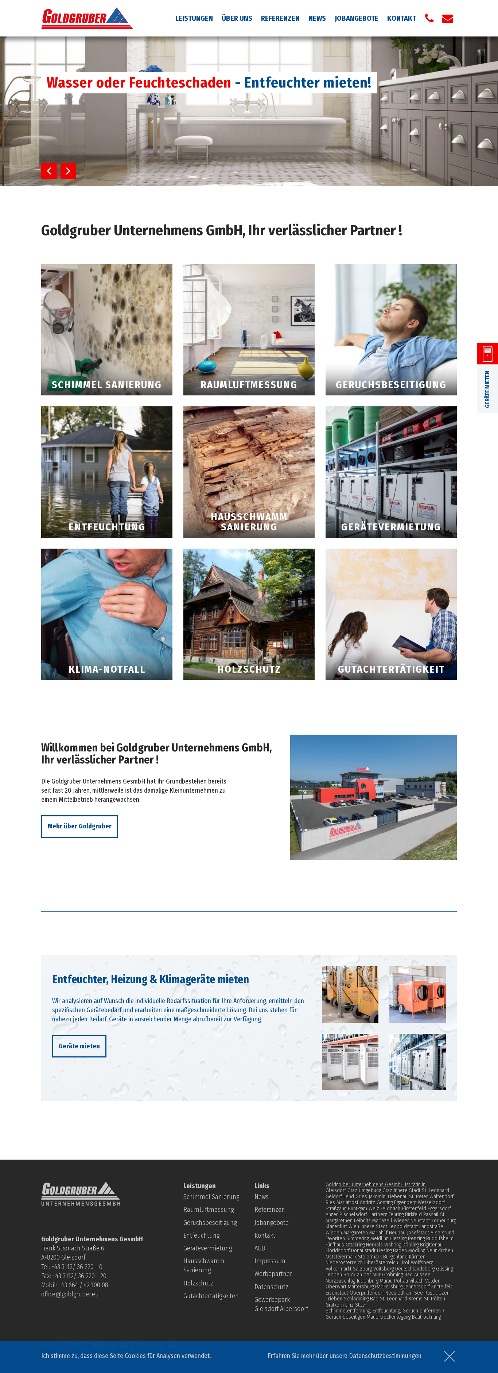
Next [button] (68, 171)
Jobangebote (356, 18)
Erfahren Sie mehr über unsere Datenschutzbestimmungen (344, 1356)
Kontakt (401, 18)
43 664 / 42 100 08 (84, 1285)
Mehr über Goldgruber (80, 826)
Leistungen (194, 18)
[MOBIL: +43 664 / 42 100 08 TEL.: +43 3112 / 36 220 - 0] (429, 18)
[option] (249, 111)
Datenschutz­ (271, 1287)
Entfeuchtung (201, 1235)
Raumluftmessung (208, 1210)
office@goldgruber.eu (70, 1294)
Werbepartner (273, 1274)
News (317, 18)
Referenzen (280, 18)
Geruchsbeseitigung (210, 1223)
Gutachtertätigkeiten (211, 1296)
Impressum (269, 1261)
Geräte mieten (79, 1046)
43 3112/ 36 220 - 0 (78, 1267)
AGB (259, 1248)
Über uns (237, 18)
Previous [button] (49, 171)
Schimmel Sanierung (211, 1197)
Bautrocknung (426, 1317)
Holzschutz (198, 1283)
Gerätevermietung (207, 1248)
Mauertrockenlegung (389, 1317)
